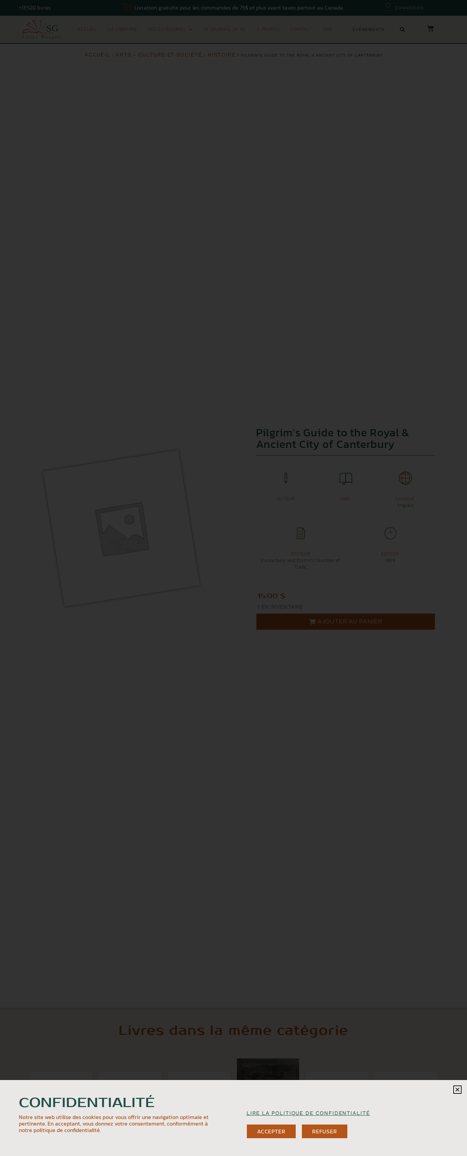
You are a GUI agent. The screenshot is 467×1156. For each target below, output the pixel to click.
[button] (457, 1089)
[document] (233, 578)
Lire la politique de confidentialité (308, 1113)
